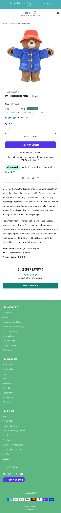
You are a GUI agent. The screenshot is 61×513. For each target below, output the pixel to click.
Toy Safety (7, 350)
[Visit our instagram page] (10, 474)
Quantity (9, 123)
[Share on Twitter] (32, 178)
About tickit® (8, 364)
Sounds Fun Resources (13, 444)
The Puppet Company (12, 449)
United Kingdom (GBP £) (29, 493)
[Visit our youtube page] (22, 474)
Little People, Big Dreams (14, 430)
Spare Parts (8, 392)
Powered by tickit (30, 506)
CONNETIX (8, 421)
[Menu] (4, 13)
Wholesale (7, 402)
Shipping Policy (9, 340)
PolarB (6, 435)
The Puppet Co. (12, 92)
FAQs (5, 378)
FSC (4, 374)
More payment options (30, 152)
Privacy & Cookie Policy (13, 326)
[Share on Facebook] (23, 178)
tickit (5, 416)
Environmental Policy (12, 322)
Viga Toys (7, 454)
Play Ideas (7, 388)
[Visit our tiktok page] (16, 474)
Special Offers (9, 397)
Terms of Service (10, 345)
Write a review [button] (30, 285)
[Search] (52, 13)
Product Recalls (10, 331)
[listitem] (31, 4)
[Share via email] (37, 178)
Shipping (21, 113)
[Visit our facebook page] (4, 474)
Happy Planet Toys (11, 426)
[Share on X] (28, 178)
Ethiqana (7, 459)
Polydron (6, 440)
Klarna (6, 317)
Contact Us (8, 369)
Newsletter (8, 383)
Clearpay (7, 312)
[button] (11, 117)
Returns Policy (9, 336)
